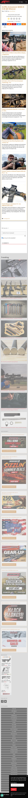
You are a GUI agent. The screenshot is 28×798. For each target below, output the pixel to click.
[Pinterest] (14, 24)
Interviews (14, 765)
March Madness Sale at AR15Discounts (11, 603)
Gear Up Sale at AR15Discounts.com (10, 543)
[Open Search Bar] (26, 2)
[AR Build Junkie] (5, 2)
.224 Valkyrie (14, 711)
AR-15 (14, 742)
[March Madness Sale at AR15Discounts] (14, 620)
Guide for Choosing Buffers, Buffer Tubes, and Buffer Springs (13, 427)
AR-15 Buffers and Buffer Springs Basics (9, 361)
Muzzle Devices (14, 774)
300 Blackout (14, 715)
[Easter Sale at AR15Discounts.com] (14, 593)
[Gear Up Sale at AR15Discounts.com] (14, 561)
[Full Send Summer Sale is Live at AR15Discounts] (14, 447)
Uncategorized (6, 218)
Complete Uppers (14, 751)
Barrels (14, 745)
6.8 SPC (14, 722)
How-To (14, 761)
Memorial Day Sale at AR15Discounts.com (11, 517)
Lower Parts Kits (14, 770)
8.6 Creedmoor (14, 733)
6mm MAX (14, 731)
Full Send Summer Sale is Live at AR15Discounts (13, 434)
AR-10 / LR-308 (14, 740)
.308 (14, 713)
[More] (23, 24)
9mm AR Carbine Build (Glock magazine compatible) (11, 298)
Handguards (14, 758)
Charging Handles (14, 749)
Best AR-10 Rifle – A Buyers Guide (8, 277)
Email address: (14, 782)
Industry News (14, 763)
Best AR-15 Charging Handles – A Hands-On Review (11, 318)
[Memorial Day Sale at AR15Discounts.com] (14, 534)
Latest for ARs (14, 767)
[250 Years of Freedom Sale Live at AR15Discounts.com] (14, 508)
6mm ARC (14, 724)
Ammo (14, 736)
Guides (14, 756)
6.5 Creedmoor (14, 717)
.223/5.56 (14, 708)
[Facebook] (4, 24)
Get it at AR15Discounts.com (9, 450)
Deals (14, 754)
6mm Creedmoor (14, 729)
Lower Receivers (14, 772)
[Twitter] (19, 24)
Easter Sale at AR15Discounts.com (10, 570)
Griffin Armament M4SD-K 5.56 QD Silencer (13, 8)
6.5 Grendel (14, 720)
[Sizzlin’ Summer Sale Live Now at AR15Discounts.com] (14, 483)
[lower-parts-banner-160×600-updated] (6, 694)
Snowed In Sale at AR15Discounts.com (11, 629)
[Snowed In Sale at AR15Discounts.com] (14, 646)
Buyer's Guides (14, 747)
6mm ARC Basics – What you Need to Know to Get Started (13, 390)
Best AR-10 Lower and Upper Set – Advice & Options (11, 337)
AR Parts (14, 738)
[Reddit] (9, 24)
